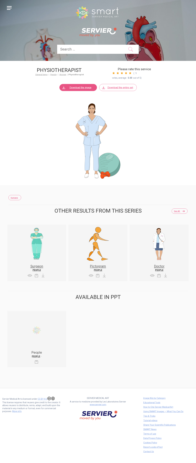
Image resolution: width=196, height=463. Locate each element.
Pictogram (98, 266)
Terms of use (149, 434)
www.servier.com (98, 404)
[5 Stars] (130, 73)
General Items (41, 74)
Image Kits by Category (154, 398)
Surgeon (36, 266)
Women (62, 74)
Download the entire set (120, 87)
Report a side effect (153, 447)
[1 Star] (113, 73)
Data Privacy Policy (152, 438)
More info (17, 411)
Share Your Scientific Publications (159, 425)
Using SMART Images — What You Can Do (163, 411)
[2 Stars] (117, 73)
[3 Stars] (121, 73)
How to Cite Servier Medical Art (158, 407)
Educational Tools (151, 402)
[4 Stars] (126, 73)
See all (177, 211)
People (53, 74)
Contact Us (148, 451)
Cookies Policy (150, 442)
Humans (14, 198)
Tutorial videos (150, 420)
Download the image (80, 87)
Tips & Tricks (149, 416)
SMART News (149, 429)
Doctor (159, 266)
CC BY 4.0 (42, 399)
